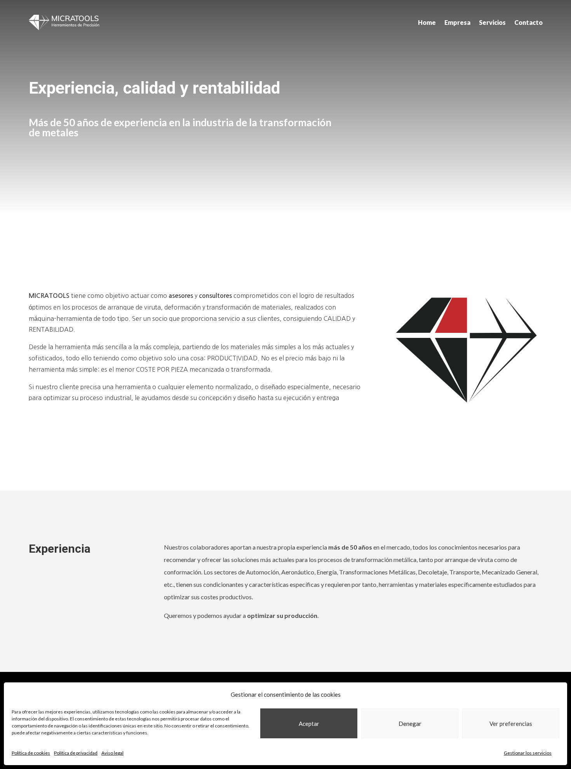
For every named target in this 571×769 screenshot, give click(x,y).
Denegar (410, 723)
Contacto (528, 22)
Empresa (457, 22)
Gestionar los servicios (528, 753)
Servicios (492, 22)
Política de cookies (31, 753)
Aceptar (309, 723)
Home (427, 22)
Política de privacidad (75, 753)
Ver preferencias (510, 723)
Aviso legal (112, 753)
